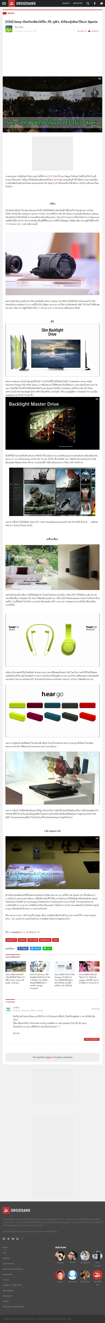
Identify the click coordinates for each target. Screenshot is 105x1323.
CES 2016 (52, 176)
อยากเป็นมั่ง (97, 1283)
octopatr (60, 1262)
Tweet (37, 948)
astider (21, 27)
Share (24, 948)
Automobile (7, 1274)
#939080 (96, 1009)
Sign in (65, 3)
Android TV (11, 940)
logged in (49, 1057)
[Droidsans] (22, 3)
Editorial (6, 1258)
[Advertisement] (52, 56)
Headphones (45, 940)
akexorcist (72, 1281)
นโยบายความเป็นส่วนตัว (13, 1307)
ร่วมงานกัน (7, 1296)
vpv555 (16, 1007)
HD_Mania (85, 1281)
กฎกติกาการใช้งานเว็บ (12, 1285)
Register (77, 3)
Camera (22, 940)
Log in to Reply (91, 1039)
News (11, 13)
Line (48, 948)
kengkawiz (85, 1262)
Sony (55, 940)
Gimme (72, 1262)
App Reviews (8, 1263)
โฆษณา (6, 1301)
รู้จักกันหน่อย (8, 1291)
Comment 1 (95, 31)
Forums (6, 1280)
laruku (60, 1281)
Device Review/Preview (13, 1269)
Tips (4, 1253)
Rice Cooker (97, 1264)
